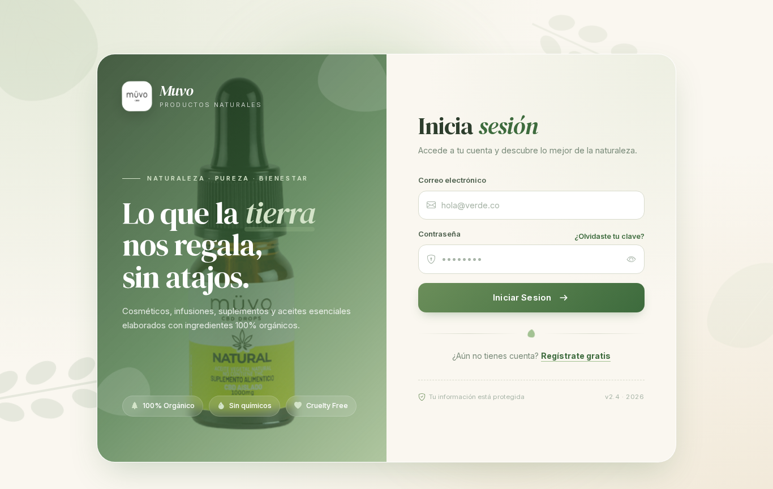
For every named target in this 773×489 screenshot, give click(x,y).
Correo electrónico (452, 180)
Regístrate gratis (576, 356)
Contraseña (439, 233)
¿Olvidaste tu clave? (609, 236)
